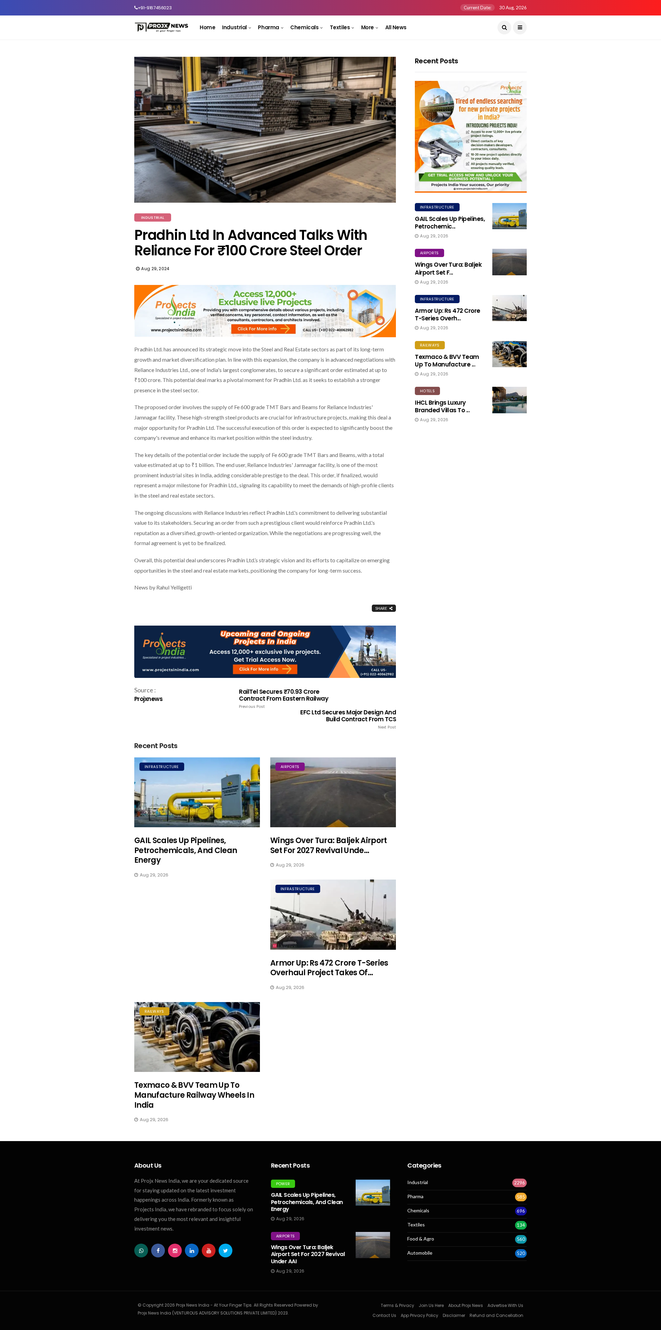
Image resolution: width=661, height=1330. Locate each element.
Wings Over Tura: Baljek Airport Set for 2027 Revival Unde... (328, 845)
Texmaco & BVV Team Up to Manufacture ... (447, 361)
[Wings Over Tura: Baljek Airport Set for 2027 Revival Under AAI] (333, 792)
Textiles (340, 27)
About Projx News (465, 1305)
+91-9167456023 (154, 7)
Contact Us (384, 1315)
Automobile (419, 1253)
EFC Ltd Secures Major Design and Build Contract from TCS (348, 719)
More (367, 27)
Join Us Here (431, 1305)
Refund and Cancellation (496, 1315)
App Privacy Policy (419, 1315)
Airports (290, 766)
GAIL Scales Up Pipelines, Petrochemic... (450, 223)
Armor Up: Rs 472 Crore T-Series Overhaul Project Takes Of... (329, 968)
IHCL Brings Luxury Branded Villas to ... (442, 406)
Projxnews (148, 698)
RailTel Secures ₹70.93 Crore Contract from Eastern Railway (283, 698)
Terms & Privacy (397, 1305)
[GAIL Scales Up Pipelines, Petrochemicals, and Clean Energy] (197, 792)
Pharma (268, 27)
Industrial (234, 27)
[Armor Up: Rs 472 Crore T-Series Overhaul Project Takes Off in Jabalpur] (333, 914)
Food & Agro (420, 1239)
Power (283, 1184)
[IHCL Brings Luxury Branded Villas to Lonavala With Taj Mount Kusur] (509, 400)
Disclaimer (454, 1315)
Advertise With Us (505, 1305)
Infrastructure (162, 766)
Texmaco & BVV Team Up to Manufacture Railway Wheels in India (194, 1095)
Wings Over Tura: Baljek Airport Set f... (448, 268)
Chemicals (304, 27)
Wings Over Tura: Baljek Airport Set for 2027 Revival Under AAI (308, 1254)
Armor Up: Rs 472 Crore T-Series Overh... (447, 314)
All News (396, 27)
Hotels (427, 391)
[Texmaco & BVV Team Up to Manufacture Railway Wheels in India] (197, 1037)
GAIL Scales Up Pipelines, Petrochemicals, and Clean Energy (185, 850)
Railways (154, 1011)
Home (207, 27)
